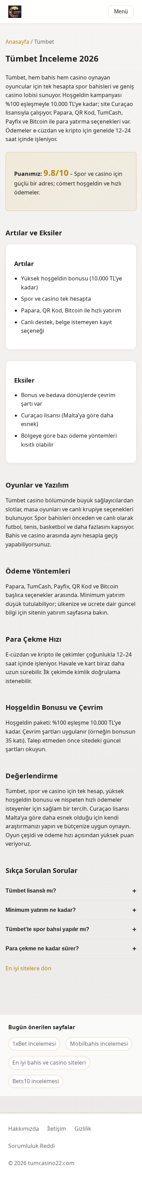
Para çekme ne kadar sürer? (42, 948)
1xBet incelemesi (34, 1043)
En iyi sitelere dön (28, 968)
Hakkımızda (23, 1128)
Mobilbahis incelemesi (99, 1043)
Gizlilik (82, 1128)
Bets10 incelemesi (35, 1081)
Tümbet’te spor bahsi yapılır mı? (47, 929)
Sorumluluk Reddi (31, 1146)
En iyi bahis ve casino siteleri (49, 1062)
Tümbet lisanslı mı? (31, 891)
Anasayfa (17, 41)
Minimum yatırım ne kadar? (41, 910)
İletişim (56, 1128)
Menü (121, 11)
